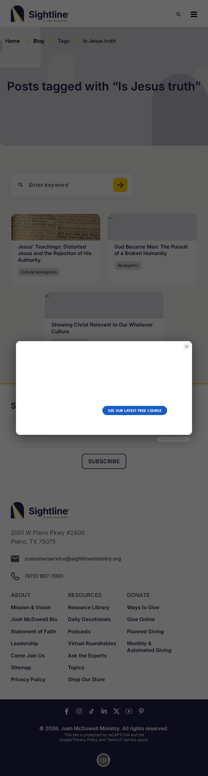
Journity (179, 439)
